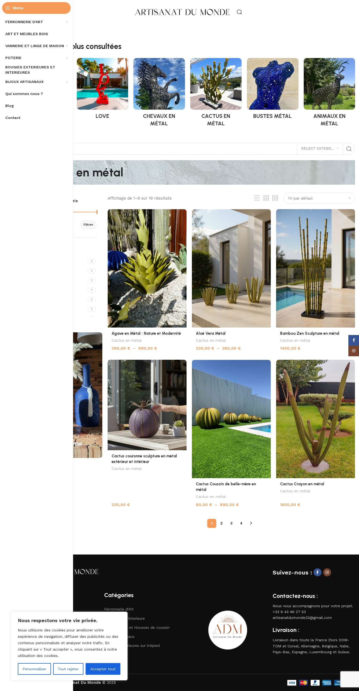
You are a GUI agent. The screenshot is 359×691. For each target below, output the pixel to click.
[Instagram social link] (327, 572)
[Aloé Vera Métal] (231, 268)
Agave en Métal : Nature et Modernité (146, 333)
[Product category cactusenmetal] (216, 94)
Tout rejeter (68, 669)
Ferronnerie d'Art (119, 609)
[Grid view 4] (275, 198)
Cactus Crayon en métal (302, 484)
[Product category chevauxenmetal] (159, 94)
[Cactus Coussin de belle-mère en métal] (231, 419)
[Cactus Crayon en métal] (315, 419)
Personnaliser (34, 669)
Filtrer (88, 224)
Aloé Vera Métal (211, 333)
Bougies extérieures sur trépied (132, 645)
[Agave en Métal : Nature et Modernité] (147, 268)
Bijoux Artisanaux (119, 636)
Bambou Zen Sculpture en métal (309, 333)
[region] (69, 646)
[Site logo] (182, 11)
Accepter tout (103, 669)
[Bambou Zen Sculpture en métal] (315, 268)
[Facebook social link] (318, 572)
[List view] (257, 198)
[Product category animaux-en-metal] (329, 94)
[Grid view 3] (266, 198)
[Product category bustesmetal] (272, 90)
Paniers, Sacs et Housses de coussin (137, 627)
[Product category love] (102, 90)
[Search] (239, 12)
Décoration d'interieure (124, 618)
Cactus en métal (127, 340)
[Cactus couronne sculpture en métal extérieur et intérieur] (147, 405)
